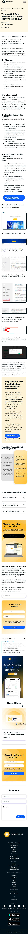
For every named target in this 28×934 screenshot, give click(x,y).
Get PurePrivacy (14, 536)
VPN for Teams (14, 867)
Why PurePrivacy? (14, 845)
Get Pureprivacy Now (12, 435)
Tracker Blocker (14, 856)
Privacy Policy (17, 622)
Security (14, 849)
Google (14, 884)
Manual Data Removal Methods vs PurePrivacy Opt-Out (14, 650)
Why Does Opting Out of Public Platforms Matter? (14, 646)
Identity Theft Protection (14, 865)
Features (14, 854)
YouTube (14, 886)
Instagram (14, 877)
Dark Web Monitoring (14, 858)
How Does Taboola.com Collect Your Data (12, 644)
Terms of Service (10, 769)
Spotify (14, 882)
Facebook (14, 875)
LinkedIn (14, 880)
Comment (20, 816)
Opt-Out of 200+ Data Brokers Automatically (12, 197)
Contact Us (14, 899)
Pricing (14, 851)
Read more (7, 438)
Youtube (24, 908)
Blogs (2, 8)
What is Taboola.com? (8, 641)
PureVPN (14, 864)
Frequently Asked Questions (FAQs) (11, 652)
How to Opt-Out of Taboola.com (10, 648)
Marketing (14, 8)
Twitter (14, 879)
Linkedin (19, 908)
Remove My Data (8, 8)
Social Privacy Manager (14, 872)
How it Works (14, 847)
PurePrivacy (6, 22)
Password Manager (14, 869)
